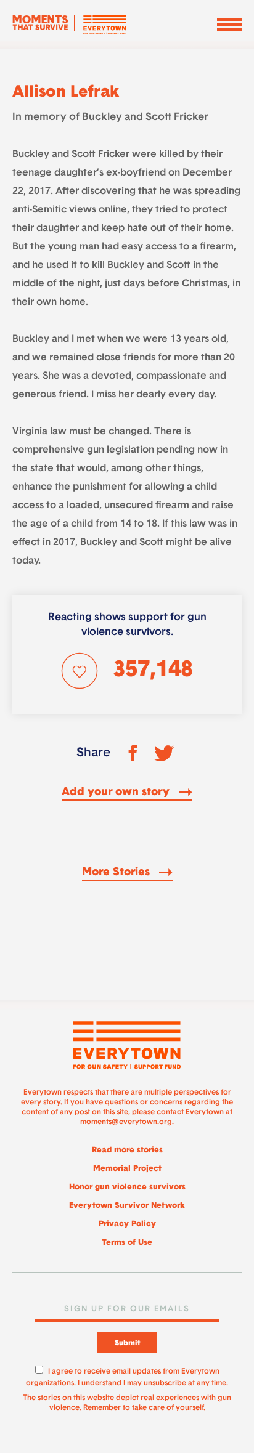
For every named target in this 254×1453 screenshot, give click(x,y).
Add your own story (117, 792)
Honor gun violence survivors (127, 1187)
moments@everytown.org (126, 1122)
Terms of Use (127, 1243)
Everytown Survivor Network (127, 1206)
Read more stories (127, 1150)
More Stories (117, 872)
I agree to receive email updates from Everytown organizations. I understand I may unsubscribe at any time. (127, 1375)
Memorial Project (127, 1169)
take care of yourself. (167, 1408)
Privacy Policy (127, 1224)
